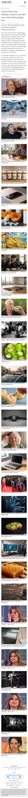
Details (24, 794)
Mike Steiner (18, 785)
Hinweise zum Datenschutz (11, 783)
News (9, 778)
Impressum (19, 778)
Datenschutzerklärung (13, 780)
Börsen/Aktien (4, 8)
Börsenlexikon (14, 766)
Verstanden (3, 795)
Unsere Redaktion (10, 785)
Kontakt (13, 778)
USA (8, 8)
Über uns (20, 783)
